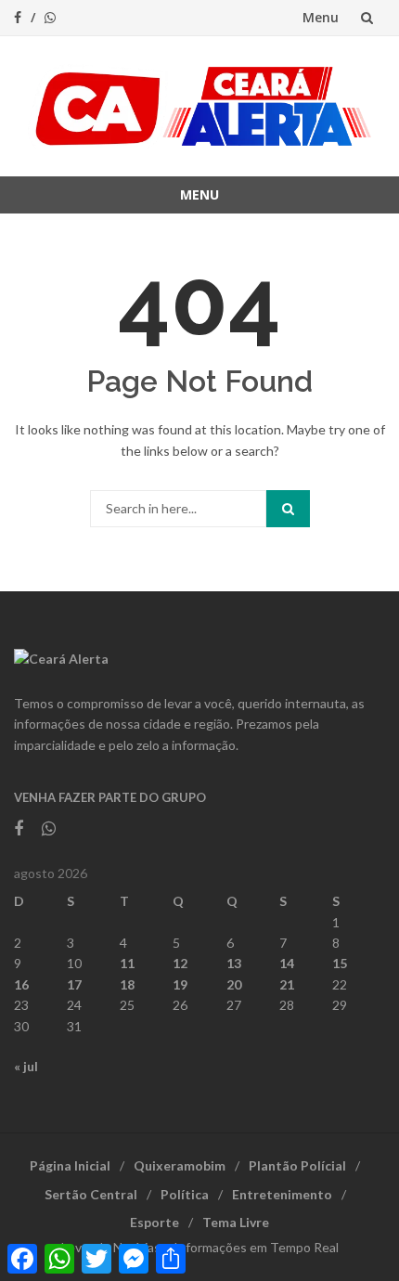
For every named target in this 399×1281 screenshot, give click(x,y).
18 (127, 984)
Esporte (154, 1222)
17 (74, 984)
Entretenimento (282, 1194)
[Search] (288, 508)
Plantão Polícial (297, 1165)
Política (185, 1194)
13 (233, 963)
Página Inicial (70, 1165)
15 (339, 963)
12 (180, 963)
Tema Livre (235, 1222)
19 (180, 984)
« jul (26, 1066)
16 (21, 984)
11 (127, 963)
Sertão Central (91, 1194)
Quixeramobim (179, 1165)
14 (286, 963)
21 (286, 984)
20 (233, 984)
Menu (320, 17)
